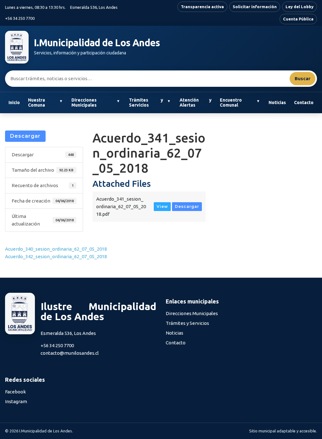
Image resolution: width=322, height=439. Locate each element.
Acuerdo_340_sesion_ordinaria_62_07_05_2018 (56, 249)
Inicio (14, 102)
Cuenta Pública (298, 19)
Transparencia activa (202, 6)
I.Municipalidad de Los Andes (97, 43)
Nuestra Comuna (36, 102)
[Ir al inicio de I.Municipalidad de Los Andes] (17, 47)
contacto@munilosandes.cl (70, 353)
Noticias (277, 102)
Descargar (25, 136)
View (162, 206)
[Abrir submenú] (61, 101)
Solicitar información (255, 6)
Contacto (304, 102)
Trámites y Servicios (146, 102)
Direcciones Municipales (84, 102)
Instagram (16, 401)
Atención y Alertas (196, 102)
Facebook (15, 391)
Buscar (302, 78)
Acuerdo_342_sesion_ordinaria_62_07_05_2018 (56, 256)
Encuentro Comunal (231, 102)
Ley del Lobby (300, 6)
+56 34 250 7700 (20, 18)
